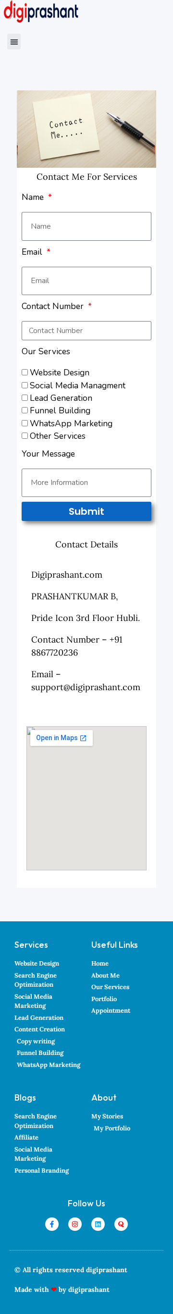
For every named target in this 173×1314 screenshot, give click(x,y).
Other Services (58, 436)
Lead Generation (61, 398)
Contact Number (54, 306)
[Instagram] (75, 1224)
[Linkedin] (98, 1224)
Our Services (46, 351)
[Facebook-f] (52, 1224)
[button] (14, 42)
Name (34, 197)
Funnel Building (60, 410)
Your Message (48, 453)
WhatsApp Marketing (71, 423)
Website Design (59, 372)
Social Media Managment (77, 385)
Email (33, 252)
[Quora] (121, 1224)
